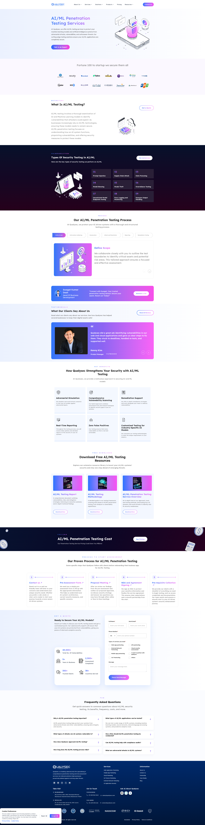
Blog (141, 780)
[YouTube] (69, 782)
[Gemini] (130, 793)
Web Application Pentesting (111, 770)
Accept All (54, 816)
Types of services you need (117, 641)
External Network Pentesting (111, 780)
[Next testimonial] (149, 352)
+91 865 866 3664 (93, 795)
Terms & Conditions (147, 819)
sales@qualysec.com (108, 795)
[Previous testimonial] (143, 352)
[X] (65, 782)
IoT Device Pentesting (110, 778)
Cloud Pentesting (108, 775)
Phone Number (113, 631)
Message (111, 662)
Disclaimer (127, 819)
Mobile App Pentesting (110, 773)
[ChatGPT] (122, 793)
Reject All (44, 816)
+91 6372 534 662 (93, 803)
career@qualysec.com (108, 803)
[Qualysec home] (57, 4)
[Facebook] (58, 782)
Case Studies (143, 778)
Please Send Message (119, 677)
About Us (142, 770)
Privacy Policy (136, 819)
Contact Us (148, 4)
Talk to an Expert (60, 47)
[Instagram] (62, 782)
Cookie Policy (15, 821)
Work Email (132, 621)
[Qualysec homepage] (73, 767)
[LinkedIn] (54, 782)
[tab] (59, 235)
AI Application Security (110, 783)
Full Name (112, 621)
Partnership (143, 775)
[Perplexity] (126, 793)
